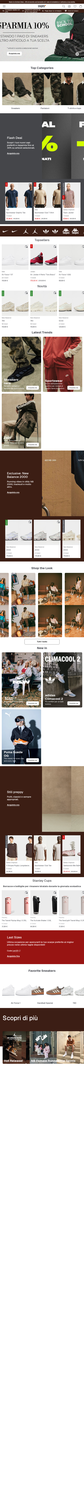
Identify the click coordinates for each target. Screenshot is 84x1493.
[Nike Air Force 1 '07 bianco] (15, 257)
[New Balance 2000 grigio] (47, 532)
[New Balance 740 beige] (15, 303)
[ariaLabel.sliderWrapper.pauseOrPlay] (77, 54)
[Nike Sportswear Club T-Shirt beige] (47, 195)
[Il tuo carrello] (80, 6)
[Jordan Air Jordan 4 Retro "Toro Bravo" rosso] (43, 257)
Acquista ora (13, 153)
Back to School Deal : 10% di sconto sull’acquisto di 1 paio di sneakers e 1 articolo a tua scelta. (42, 2)
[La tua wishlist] (75, 6)
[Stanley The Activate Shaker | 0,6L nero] (43, 903)
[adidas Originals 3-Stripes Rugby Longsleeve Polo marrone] (18, 848)
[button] (16, 951)
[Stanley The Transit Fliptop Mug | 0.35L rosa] (15, 903)
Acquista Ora (13, 956)
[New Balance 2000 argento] (18, 532)
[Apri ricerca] (63, 6)
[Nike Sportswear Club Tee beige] (47, 848)
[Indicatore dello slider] (41, 58)
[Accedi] (69, 6)
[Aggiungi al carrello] (30, 184)
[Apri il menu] (4, 6)
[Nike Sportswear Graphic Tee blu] (18, 195)
